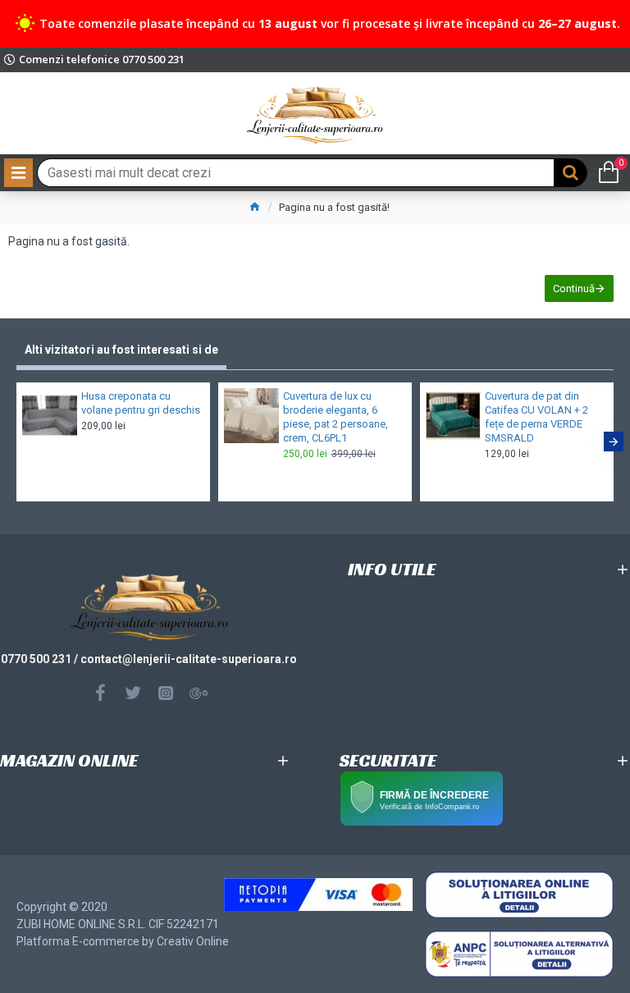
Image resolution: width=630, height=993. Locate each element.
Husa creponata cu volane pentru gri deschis (140, 403)
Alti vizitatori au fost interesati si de (121, 349)
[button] (16, 441)
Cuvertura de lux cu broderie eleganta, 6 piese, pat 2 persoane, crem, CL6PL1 (335, 417)
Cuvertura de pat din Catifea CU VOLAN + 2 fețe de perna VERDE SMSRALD (536, 417)
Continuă (574, 288)
